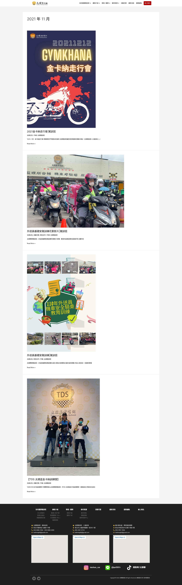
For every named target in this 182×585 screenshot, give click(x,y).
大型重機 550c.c (55, 518)
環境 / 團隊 (69, 509)
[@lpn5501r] (107, 567)
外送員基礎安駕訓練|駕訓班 (42, 355)
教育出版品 (40, 515)
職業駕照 (55, 520)
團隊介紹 (69, 515)
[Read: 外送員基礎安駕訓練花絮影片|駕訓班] (75, 191)
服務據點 (127, 509)
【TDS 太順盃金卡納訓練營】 (43, 479)
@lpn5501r (116, 567)
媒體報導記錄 (41, 518)
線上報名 (141, 509)
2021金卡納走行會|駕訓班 (41, 131)
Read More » (31, 144)
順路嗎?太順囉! (139, 567)
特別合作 (43, 235)
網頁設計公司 (140, 578)
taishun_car (95, 567)
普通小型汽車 (55, 513)
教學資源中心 (84, 518)
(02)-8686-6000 (49, 530)
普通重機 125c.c (55, 515)
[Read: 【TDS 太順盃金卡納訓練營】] (63, 427)
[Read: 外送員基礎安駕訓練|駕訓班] (61, 303)
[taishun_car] (86, 567)
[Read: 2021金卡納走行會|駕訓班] (61, 79)
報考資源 (84, 509)
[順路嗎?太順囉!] (129, 567)
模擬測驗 (84, 515)
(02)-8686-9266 (38, 530)
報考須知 (84, 513)
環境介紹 (69, 513)
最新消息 (112, 509)
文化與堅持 (40, 513)
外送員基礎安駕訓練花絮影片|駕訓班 (47, 231)
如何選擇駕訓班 (41, 509)
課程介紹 (55, 509)
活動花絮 (36, 235)
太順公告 (30, 135)
